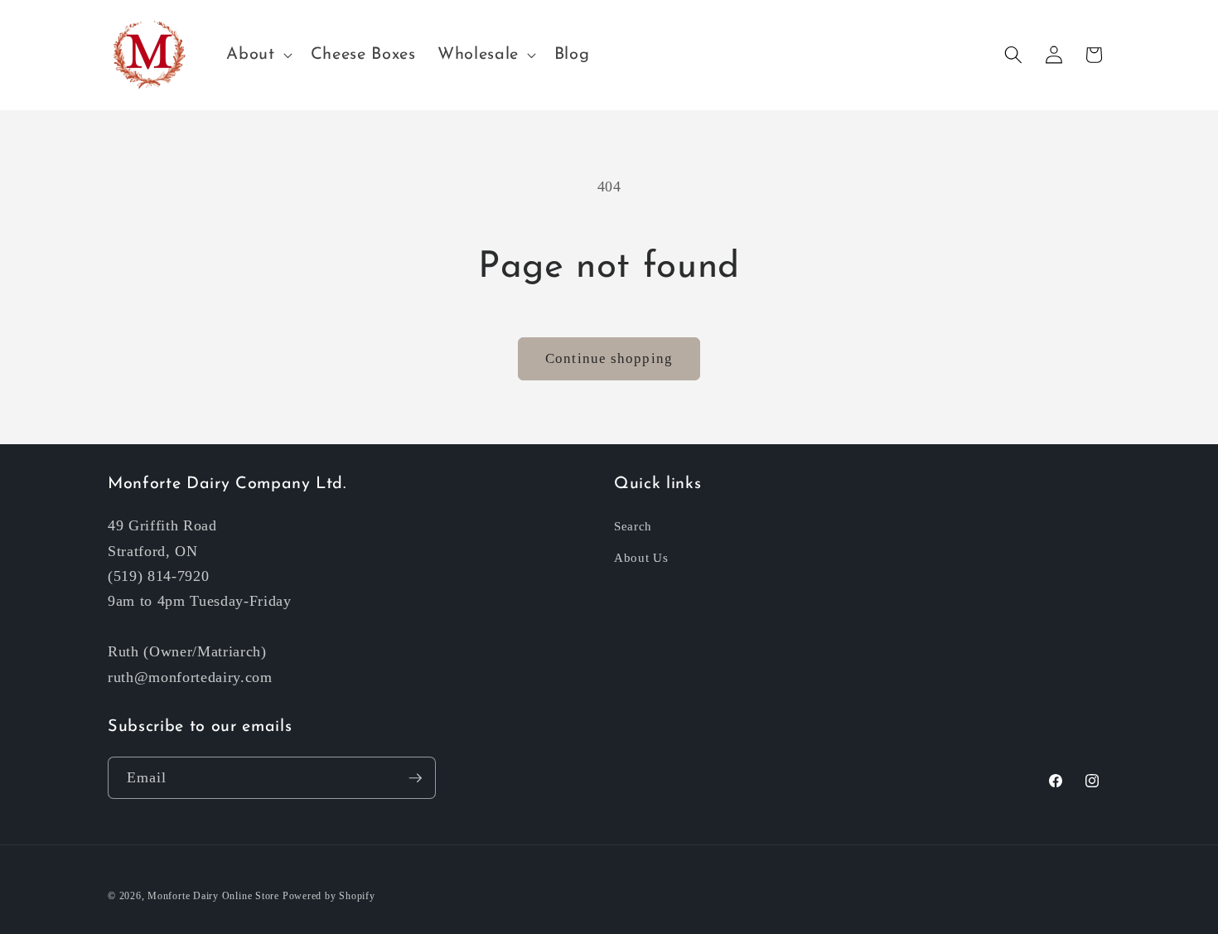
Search (633, 526)
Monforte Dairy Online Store (213, 896)
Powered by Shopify (329, 896)
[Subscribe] (415, 778)
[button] (257, 54)
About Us (641, 557)
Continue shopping (609, 358)
